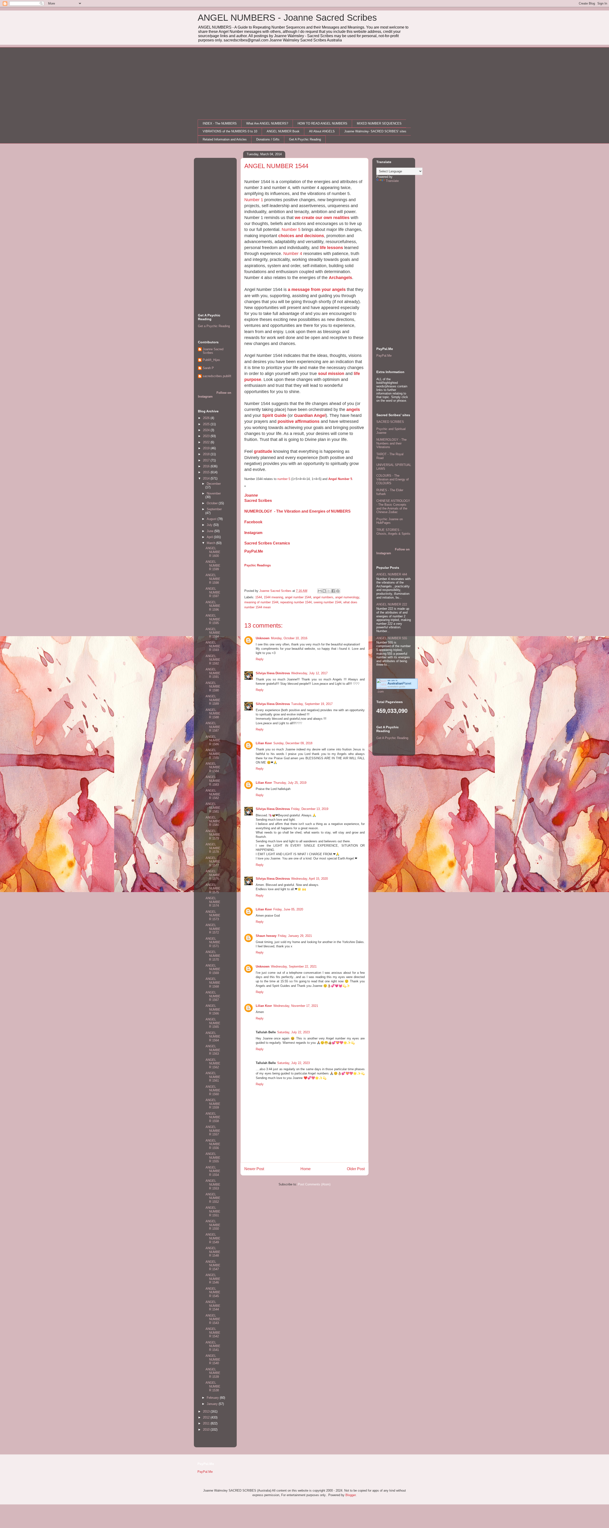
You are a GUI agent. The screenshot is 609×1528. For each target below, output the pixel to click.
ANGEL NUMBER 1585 (213, 753)
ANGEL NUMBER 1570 (213, 955)
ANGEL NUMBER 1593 (213, 646)
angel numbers (323, 597)
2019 (207, 448)
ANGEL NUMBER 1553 (213, 1184)
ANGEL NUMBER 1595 (213, 619)
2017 (207, 460)
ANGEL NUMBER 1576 (213, 874)
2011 (207, 1423)
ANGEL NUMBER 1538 (213, 1386)
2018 (207, 454)
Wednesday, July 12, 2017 (309, 673)
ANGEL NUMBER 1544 (213, 1305)
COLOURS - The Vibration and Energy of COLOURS (392, 479)
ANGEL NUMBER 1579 (213, 834)
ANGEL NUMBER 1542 (213, 1332)
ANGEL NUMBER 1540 (213, 1359)
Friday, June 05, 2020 (288, 909)
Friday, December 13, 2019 (309, 809)
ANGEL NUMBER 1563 (213, 1049)
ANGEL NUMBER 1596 (213, 605)
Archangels (340, 277)
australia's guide (396, 686)
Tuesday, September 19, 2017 (312, 704)
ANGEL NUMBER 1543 (213, 1319)
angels (353, 409)
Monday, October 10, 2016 (289, 638)
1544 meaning (273, 597)
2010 (207, 1429)
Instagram (253, 533)
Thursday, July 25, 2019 (289, 782)
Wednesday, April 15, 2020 (309, 878)
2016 (207, 466)
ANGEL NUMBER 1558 (213, 1117)
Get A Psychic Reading (305, 139)
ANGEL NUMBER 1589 (213, 699)
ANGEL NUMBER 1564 (213, 1036)
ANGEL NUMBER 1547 (213, 1265)
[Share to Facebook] (333, 591)
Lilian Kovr (264, 743)
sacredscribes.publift (217, 376)
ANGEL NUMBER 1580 (213, 821)
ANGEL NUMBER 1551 (213, 1211)
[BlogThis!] (324, 591)
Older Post (356, 1169)
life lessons (331, 247)
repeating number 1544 (296, 602)
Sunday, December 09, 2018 (292, 743)
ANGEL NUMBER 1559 (213, 1103)
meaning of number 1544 (261, 602)
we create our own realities (322, 217)
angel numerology (347, 597)
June (210, 531)
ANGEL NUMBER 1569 (213, 969)
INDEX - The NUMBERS (220, 123)
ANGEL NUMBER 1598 (213, 578)
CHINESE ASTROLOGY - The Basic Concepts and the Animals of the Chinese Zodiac (393, 506)
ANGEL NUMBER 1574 (213, 901)
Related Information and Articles (225, 139)
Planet (399, 683)
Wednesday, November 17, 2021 (295, 1006)
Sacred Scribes (258, 501)
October (213, 503)
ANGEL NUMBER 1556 (213, 1144)
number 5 (283, 479)
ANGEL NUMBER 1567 (213, 996)
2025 (207, 424)
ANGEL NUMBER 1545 (213, 1292)
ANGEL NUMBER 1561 (213, 1076)
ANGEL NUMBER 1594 (213, 632)
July (210, 525)
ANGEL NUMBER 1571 (213, 942)
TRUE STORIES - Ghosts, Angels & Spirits (393, 531)
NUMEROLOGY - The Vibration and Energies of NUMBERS (297, 511)
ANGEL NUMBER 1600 (213, 551)
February (213, 1397)
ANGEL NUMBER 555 (391, 638)
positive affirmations (298, 421)
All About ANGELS (322, 131)
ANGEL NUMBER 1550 (213, 1224)
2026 (207, 418)
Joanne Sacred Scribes (213, 351)
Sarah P (208, 368)
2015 (207, 472)
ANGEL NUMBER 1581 (213, 807)
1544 (258, 597)
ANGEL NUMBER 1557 (213, 1130)
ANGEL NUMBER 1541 (213, 1346)
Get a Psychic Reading (214, 326)
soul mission (331, 373)
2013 (207, 1411)
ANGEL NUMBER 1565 (213, 1023)
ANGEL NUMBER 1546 (213, 1278)
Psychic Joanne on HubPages (389, 521)
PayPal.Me (253, 551)
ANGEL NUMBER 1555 (213, 1157)
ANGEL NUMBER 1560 (213, 1090)
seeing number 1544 (327, 602)
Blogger (350, 1495)
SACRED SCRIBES (390, 422)
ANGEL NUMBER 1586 (213, 740)
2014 (207, 478)
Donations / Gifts (268, 139)
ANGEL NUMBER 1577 (213, 861)
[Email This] (319, 591)
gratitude (263, 451)
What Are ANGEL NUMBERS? (267, 123)
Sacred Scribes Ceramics (267, 543)
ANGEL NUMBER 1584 (213, 767)
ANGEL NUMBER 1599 (213, 565)
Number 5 (291, 229)
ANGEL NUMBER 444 (391, 574)
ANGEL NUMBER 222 (391, 604)
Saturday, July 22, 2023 (293, 1032)
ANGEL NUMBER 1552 (213, 1198)
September (214, 509)
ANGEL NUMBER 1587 (213, 726)
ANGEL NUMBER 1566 (213, 1009)
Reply (260, 659)
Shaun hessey (266, 936)
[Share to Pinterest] (337, 591)
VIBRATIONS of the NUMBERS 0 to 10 (230, 131)
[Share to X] (328, 591)
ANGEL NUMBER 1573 (213, 915)
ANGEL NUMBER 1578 (213, 848)
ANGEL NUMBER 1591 (213, 673)
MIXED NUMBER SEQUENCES (379, 123)
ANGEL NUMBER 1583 (213, 780)
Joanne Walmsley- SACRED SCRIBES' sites (375, 131)
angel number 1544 (298, 597)
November (214, 493)
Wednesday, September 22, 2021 (294, 966)
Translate (392, 181)
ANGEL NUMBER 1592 (213, 659)
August (212, 519)
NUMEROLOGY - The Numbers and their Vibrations (391, 443)
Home (305, 1169)
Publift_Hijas (211, 360)
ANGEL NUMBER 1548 (213, 1251)
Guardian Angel (310, 415)
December (214, 483)
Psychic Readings (257, 565)
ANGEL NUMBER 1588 (213, 713)
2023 (207, 436)
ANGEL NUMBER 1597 (213, 592)
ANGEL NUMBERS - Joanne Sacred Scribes (287, 18)
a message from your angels (317, 289)
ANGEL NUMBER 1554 (213, 1171)
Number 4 (292, 253)
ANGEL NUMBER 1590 (213, 686)
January (213, 1404)
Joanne (251, 495)
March (211, 543)
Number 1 (253, 199)
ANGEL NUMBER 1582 (213, 794)
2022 (207, 442)
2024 (207, 430)
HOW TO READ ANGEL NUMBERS (322, 123)
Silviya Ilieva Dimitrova (273, 673)
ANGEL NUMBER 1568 (213, 982)
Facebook (253, 522)
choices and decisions (301, 235)
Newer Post (254, 1169)
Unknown (263, 638)
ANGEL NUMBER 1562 (213, 1063)
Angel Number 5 (340, 479)
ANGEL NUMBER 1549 (213, 1238)
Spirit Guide (274, 415)
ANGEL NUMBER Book (283, 131)
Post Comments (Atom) (314, 1184)
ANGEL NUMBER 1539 (213, 1373)
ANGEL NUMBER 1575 (213, 888)
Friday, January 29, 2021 (295, 936)
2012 (207, 1417)
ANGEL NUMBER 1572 (213, 928)
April (210, 537)
